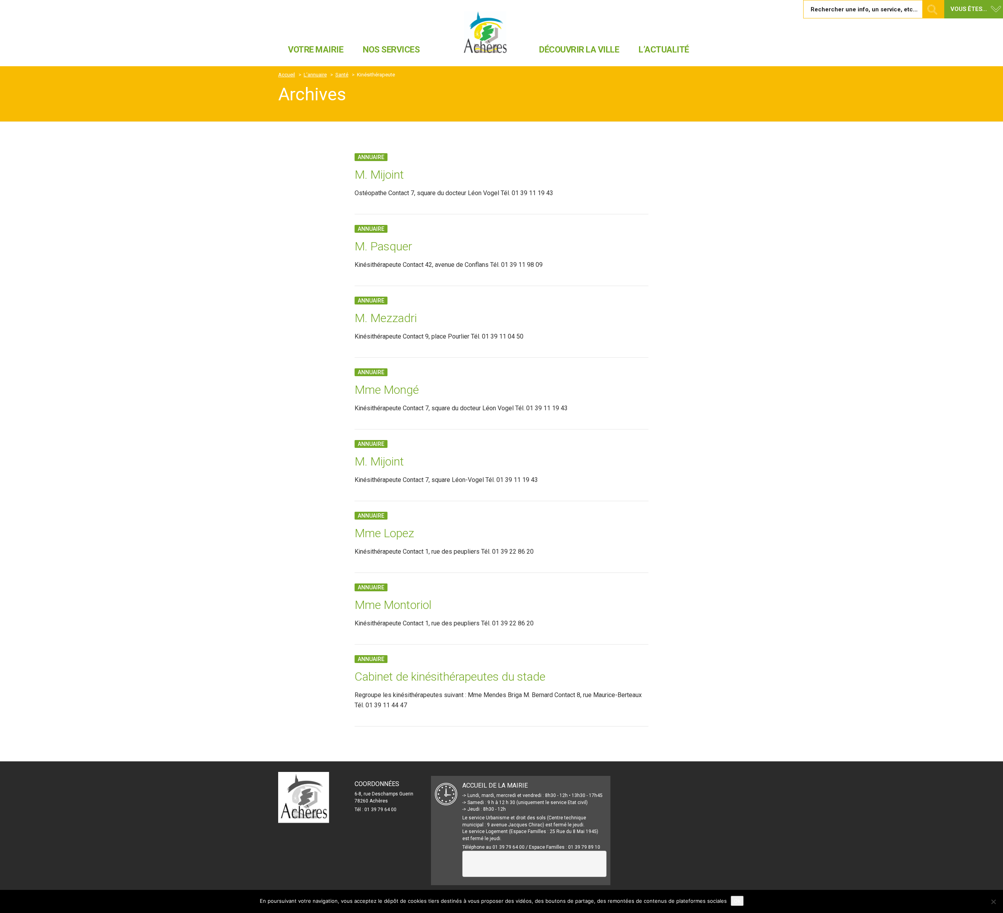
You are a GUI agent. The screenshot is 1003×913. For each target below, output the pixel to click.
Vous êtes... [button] (968, 9)
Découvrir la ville (579, 49)
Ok (737, 901)
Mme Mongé (387, 390)
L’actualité (664, 49)
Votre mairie (315, 49)
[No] (993, 902)
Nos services (391, 49)
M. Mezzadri (386, 318)
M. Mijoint (379, 174)
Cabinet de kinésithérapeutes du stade (450, 676)
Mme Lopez (384, 533)
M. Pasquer (383, 246)
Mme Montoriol (393, 605)
